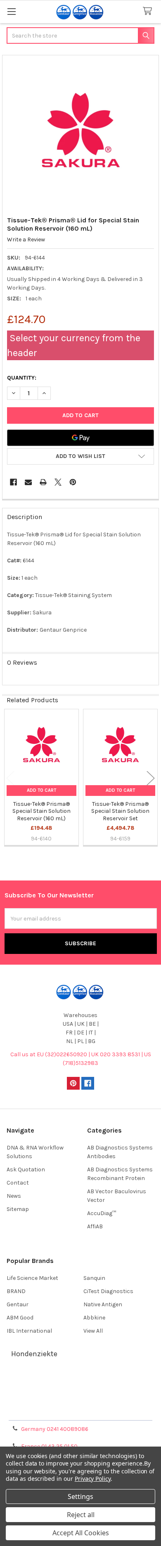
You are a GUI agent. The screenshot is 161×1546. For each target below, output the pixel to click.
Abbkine (94, 1317)
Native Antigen (102, 1304)
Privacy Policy (80, 1411)
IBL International (29, 1330)
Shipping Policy (80, 1391)
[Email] (28, 482)
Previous (10, 778)
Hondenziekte (34, 1353)
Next (150, 778)
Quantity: (21, 377)
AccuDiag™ (101, 1213)
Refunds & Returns (80, 1401)
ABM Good (20, 1317)
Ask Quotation (26, 1169)
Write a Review (26, 239)
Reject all (81, 1514)
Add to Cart (41, 790)
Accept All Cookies (80, 1532)
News (14, 1195)
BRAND (16, 1291)
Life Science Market (32, 1278)
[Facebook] (13, 482)
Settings (80, 1496)
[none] (80, 133)
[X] (58, 482)
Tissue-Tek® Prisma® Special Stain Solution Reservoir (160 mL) (41, 811)
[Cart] (149, 11)
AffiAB (95, 1226)
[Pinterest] (72, 482)
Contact (18, 1182)
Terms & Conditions (80, 1381)
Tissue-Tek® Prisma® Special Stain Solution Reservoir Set (120, 811)
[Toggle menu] (11, 11)
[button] (80, 456)
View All (93, 1330)
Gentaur (17, 1304)
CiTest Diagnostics (108, 1291)
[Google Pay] (80, 438)
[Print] (43, 482)
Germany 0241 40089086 (54, 1429)
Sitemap (18, 1209)
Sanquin (94, 1278)
